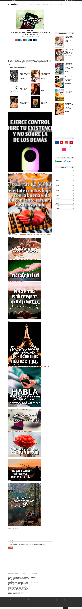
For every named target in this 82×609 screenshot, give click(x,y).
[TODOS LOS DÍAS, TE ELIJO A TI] (24, 260)
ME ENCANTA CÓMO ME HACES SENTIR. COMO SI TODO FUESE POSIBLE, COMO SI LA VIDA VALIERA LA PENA (68, 107)
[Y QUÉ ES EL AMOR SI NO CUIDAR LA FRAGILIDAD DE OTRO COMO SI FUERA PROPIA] (14, 102)
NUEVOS (20, 4)
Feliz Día (51, 4)
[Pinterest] (65, 0)
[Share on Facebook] (19, 40)
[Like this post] (16, 40)
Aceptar (65, 607)
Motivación (60, 4)
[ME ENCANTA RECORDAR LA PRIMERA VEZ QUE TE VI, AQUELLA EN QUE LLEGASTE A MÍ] (24, 282)
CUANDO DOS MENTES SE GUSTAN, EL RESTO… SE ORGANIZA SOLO (25, 526)
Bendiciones (65, 208)
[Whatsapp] (69, 0)
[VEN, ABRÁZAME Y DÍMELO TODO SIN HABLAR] (35, 89)
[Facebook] (59, 0)
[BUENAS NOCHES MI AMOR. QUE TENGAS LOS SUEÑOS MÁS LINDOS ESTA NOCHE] (24, 322)
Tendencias (32, 4)
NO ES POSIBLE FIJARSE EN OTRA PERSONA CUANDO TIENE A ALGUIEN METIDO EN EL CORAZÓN (25, 76)
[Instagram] (63, 0)
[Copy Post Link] (31, 40)
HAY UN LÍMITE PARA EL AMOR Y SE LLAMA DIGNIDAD (45, 102)
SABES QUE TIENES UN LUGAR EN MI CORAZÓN (20, 431)
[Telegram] (71, 0)
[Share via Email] (36, 40)
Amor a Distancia (65, 193)
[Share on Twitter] (21, 40)
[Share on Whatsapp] (26, 40)
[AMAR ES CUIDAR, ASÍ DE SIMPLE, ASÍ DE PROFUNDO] (24, 432)
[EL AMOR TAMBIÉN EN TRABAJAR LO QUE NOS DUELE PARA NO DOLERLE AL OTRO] (14, 89)
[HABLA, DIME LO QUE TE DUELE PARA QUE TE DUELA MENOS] (24, 367)
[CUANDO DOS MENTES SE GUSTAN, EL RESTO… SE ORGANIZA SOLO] (24, 483)
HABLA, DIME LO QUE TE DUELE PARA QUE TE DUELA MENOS (23, 408)
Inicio (9, 8)
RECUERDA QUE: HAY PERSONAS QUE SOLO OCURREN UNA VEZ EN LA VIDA (27, 481)
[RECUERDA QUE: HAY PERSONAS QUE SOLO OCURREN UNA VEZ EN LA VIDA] (24, 459)
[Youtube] (67, 0)
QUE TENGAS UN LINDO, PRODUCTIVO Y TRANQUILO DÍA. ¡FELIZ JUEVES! (68, 52)
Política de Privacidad (35, 582)
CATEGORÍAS (26, 4)
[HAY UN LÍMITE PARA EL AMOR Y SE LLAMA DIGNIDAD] (35, 102)
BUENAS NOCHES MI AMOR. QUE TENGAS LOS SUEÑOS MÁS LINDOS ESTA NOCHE (28, 366)
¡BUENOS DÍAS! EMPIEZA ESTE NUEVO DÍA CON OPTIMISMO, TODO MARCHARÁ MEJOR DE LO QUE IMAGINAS (69, 67)
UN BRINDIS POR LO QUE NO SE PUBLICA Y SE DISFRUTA (22, 259)
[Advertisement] (30, 51)
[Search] (73, 4)
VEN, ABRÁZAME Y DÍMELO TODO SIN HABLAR (44, 89)
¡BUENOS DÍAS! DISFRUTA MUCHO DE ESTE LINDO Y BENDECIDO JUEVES (69, 39)
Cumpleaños (45, 4)
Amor (56, 4)
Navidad (65, 203)
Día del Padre (65, 205)
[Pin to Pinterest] (24, 40)
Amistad (14, 8)
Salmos (65, 210)
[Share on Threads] (34, 40)
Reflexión (65, 180)
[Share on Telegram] (29, 40)
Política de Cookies (35, 580)
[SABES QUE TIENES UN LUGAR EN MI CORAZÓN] (24, 409)
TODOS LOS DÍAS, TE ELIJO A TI (16, 281)
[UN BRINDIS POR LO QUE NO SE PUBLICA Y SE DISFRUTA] (24, 238)
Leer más (70, 607)
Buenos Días (38, 4)
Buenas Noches (65, 200)
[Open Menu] (8, 4)
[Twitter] (61, 0)
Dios (65, 170)
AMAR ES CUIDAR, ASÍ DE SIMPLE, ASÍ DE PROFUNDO (21, 458)
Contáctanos (33, 577)
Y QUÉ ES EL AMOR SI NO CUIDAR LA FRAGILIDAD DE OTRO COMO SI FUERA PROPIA (24, 102)
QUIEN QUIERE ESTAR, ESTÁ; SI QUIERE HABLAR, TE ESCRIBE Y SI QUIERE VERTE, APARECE (45, 76)
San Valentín (65, 198)
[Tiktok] (73, 0)
